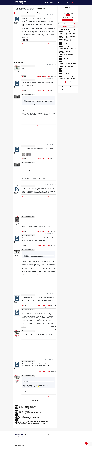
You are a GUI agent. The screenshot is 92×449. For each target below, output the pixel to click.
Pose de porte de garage (24, 411)
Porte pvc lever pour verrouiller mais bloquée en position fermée (31, 419)
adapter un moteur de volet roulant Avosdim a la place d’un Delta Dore (33, 421)
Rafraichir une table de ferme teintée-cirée (27, 406)
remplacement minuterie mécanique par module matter (29, 412)
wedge (17, 15)
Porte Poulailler (22, 416)
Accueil (16, 8)
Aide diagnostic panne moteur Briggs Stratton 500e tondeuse (67, 34)
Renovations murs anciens (67, 54)
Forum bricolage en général (39, 8)
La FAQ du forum (72, 26)
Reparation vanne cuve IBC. (67, 76)
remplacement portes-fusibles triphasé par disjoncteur (30, 417)
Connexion (39, 43)
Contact (49, 434)
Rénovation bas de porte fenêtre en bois (26, 413)
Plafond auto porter (23, 422)
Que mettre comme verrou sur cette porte (27, 407)
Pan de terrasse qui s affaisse (68, 42)
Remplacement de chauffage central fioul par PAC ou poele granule (32, 423)
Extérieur (57, 2)
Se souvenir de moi (68, 13)
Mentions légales (51, 436)
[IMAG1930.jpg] (30, 154)
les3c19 (16, 65)
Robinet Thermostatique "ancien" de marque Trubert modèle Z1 (67, 64)
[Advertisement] (38, 53)
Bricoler (46, 2)
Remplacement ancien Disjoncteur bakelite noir (28, 410)
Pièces (67, 2)
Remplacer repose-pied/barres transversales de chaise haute (31, 405)
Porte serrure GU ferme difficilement (26, 418)
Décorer (51, 2)
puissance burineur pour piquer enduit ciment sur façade (67, 37)
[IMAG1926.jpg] (23, 154)
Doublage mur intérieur (67, 31)
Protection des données (52, 439)
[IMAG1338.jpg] (23, 39)
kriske (17, 216)
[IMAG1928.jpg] (26, 154)
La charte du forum (64, 26)
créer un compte (46, 43)
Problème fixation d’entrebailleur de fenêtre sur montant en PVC (68, 44)
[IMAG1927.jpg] (25, 154)
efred (17, 94)
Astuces (62, 2)
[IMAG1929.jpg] (28, 154)
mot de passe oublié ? (67, 17)
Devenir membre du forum (68, 20)
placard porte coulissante (24, 408)
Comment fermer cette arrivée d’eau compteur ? (29, 415)
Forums (72, 2)
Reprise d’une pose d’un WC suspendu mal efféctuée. (66, 56)
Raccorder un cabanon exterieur (68, 66)
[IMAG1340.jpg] (26, 39)
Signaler (24, 43)
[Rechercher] (75, 24)
